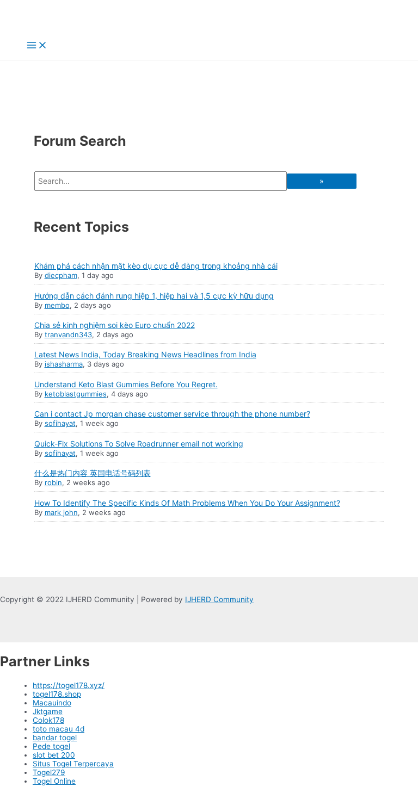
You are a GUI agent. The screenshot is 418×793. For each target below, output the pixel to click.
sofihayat (60, 423)
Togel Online (54, 781)
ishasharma (64, 364)
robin (53, 482)
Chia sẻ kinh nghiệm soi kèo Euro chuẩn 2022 (114, 325)
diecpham (61, 275)
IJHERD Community (219, 599)
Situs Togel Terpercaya (73, 763)
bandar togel (55, 737)
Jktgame (48, 711)
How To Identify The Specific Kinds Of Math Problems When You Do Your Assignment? (187, 502)
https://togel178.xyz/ (68, 685)
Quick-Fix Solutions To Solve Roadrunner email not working (138, 443)
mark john (61, 512)
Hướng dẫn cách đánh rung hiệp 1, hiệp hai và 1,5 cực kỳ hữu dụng (154, 295)
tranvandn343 (68, 334)
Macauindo (52, 702)
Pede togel (51, 746)
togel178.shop (57, 694)
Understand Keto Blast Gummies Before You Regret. (126, 384)
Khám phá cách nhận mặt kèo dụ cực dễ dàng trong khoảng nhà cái (156, 265)
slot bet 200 (54, 755)
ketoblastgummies (76, 393)
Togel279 (49, 772)
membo (57, 305)
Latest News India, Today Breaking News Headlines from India (145, 354)
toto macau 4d (58, 728)
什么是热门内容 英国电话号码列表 (92, 473)
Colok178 (48, 720)
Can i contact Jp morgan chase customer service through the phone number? (172, 413)
